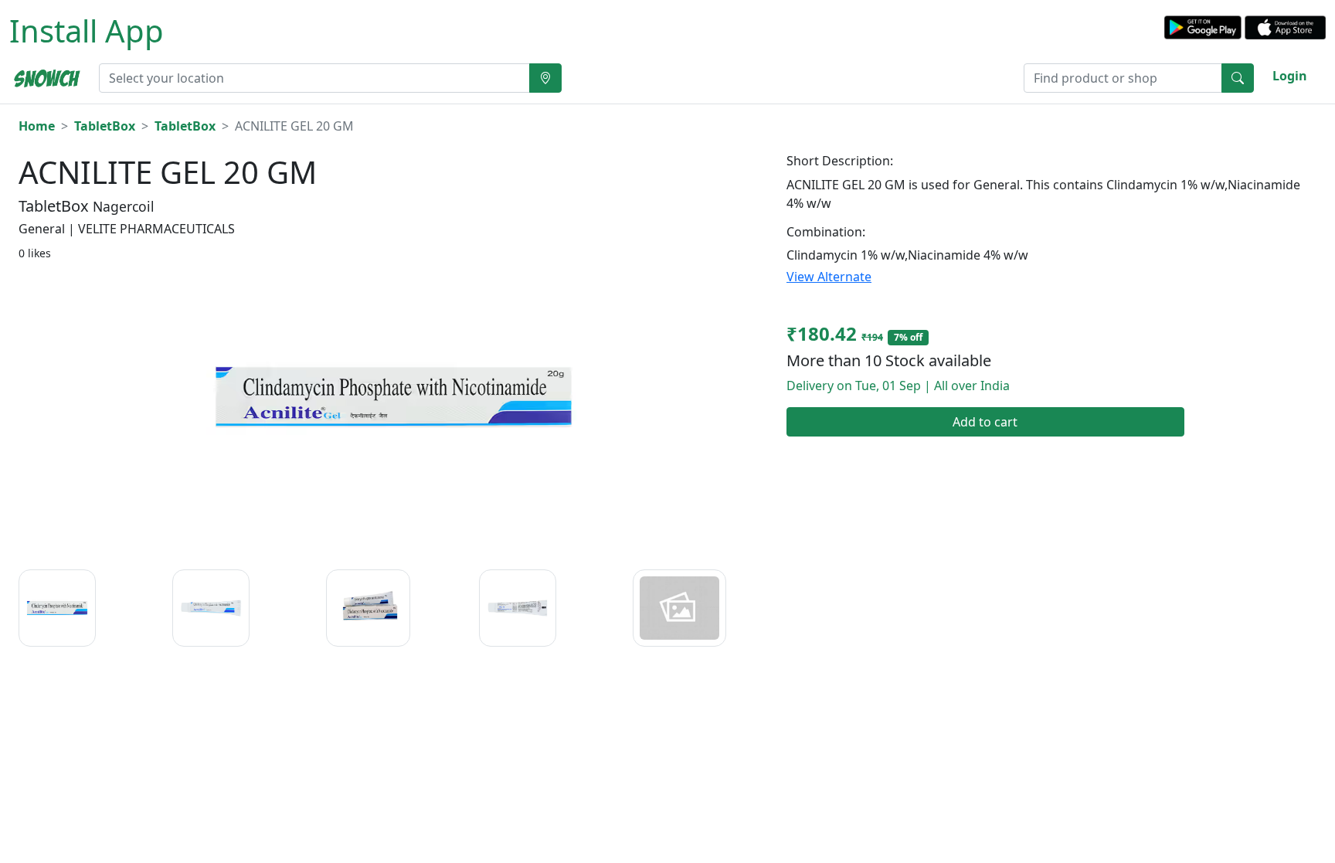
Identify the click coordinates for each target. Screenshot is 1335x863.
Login (1289, 75)
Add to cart (985, 421)
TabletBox (104, 125)
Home (37, 125)
